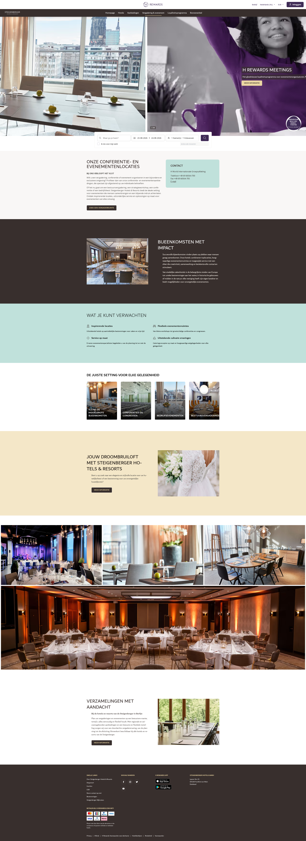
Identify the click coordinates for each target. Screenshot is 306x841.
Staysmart (90, 782)
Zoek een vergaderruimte (101, 207)
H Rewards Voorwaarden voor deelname (115, 836)
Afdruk (96, 836)
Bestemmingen (92, 796)
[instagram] (130, 782)
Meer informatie (101, 490)
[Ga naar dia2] (153, 127)
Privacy (89, 836)
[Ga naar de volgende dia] (301, 76)
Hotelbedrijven (137, 836)
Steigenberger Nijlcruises (95, 800)
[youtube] (123, 788)
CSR (88, 789)
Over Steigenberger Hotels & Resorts (99, 779)
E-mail (173, 181)
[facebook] (123, 782)
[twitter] (136, 782)
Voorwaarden (159, 836)
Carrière (89, 786)
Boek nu (96, 83)
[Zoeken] (205, 138)
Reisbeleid (148, 836)
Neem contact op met (94, 793)
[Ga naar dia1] (152, 127)
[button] (51, 555)
